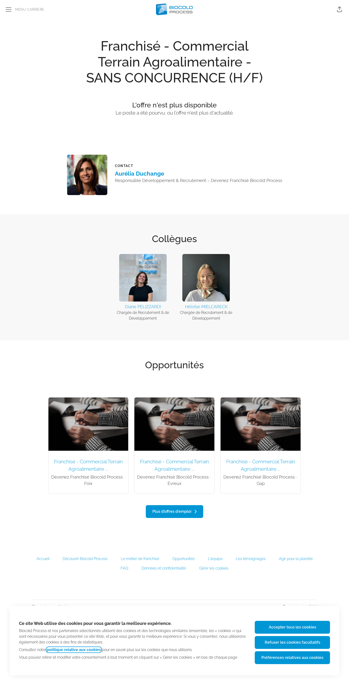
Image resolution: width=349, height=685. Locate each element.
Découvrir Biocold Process (85, 558)
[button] (339, 9)
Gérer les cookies (213, 568)
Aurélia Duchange (139, 173)
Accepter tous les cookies (292, 627)
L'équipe (215, 558)
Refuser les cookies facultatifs (292, 642)
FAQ (124, 568)
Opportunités (183, 558)
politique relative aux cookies (74, 649)
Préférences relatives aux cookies (292, 657)
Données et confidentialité (163, 568)
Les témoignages (251, 558)
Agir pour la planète (296, 558)
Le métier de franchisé (140, 558)
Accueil (43, 558)
